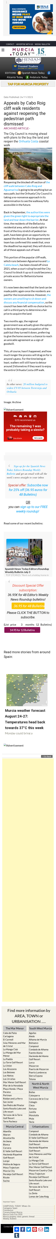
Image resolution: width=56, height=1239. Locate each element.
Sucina (6, 1175)
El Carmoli (8, 1034)
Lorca (31, 1057)
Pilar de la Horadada (13, 1080)
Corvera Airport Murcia (12, 1207)
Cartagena (8, 1030)
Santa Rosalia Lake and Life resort (14, 1104)
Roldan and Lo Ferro (13, 1093)
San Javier (8, 1096)
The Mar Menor (15, 1022)
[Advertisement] (28, 874)
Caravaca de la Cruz (39, 1093)
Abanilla (7, 1125)
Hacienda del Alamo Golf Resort (38, 1052)
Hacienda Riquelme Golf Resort (12, 1150)
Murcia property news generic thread (18, 1211)
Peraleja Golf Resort (13, 1168)
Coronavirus (8, 1205)
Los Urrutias (9, 1073)
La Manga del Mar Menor (12, 1049)
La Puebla (8, 1053)
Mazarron (34, 1060)
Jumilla (32, 1106)
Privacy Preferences (30, 1224)
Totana (32, 1073)
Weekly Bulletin (9, 1213)
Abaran (6, 1129)
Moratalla (34, 1109)
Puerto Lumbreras (38, 1067)
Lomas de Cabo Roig (39, 1191)
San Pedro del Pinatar (13, 1099)
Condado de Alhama (38, 1044)
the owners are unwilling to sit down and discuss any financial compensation (27, 293)
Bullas (32, 1086)
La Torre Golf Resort (13, 1056)
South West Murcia (40, 1022)
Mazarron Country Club (40, 1164)
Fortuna (33, 1103)
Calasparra (34, 1089)
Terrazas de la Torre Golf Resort (12, 1111)
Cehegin (33, 1096)
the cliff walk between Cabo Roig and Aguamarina (27, 180)
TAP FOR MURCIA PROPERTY (28, 78)
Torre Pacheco (10, 1115)
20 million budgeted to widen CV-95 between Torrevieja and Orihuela (27, 382)
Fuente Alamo (36, 1047)
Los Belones (9, 1066)
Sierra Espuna (36, 1070)
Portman (7, 1089)
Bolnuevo (33, 1037)
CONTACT (10, 38)
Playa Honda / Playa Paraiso (13, 1085)
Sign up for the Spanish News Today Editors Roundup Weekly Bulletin (26, 464)
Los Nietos (8, 1070)
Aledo (32, 1030)
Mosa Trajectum (11, 1162)
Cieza (31, 1099)
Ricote (6, 1172)
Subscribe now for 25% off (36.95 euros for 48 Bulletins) (28, 484)
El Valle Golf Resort (12, 1145)
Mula (31, 1113)
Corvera (7, 1142)
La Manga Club (10, 1043)
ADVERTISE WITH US (24, 38)
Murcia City (9, 1165)
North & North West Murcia (40, 1080)
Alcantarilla (9, 1132)
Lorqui (6, 1155)
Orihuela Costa (28, 135)
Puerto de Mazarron (39, 1063)
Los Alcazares (10, 1063)
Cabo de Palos (10, 1027)
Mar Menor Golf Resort (14, 1076)
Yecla (31, 1116)
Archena (7, 1135)
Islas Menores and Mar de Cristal (14, 1039)
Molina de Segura (11, 1158)
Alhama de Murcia (38, 1034)
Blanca (6, 1139)
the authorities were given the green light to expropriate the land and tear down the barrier (27, 210)
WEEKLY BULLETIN (42, 38)
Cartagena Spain (10, 1203)
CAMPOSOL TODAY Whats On (16, 1200)
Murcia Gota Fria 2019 (12, 1209)
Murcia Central (15, 1121)
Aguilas (32, 1027)
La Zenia (33, 1187)
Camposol (34, 1040)
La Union (7, 1060)
